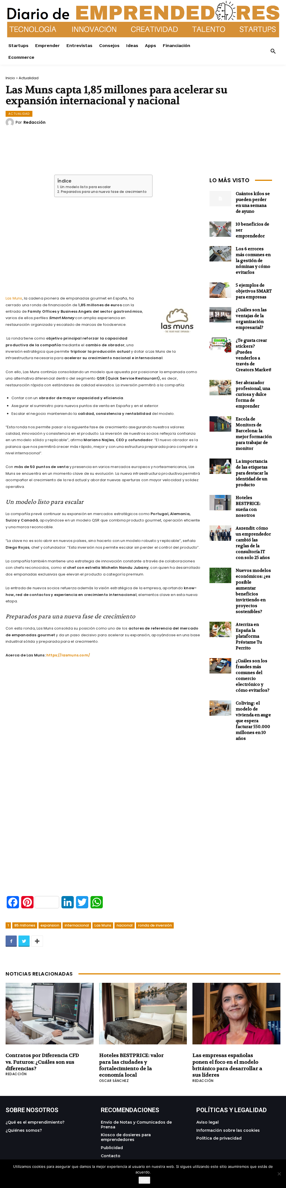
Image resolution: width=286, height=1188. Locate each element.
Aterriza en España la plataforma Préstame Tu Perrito (249, 636)
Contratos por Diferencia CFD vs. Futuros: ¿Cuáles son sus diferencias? (42, 1062)
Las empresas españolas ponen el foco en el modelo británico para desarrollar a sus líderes (227, 1065)
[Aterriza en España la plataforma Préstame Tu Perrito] (220, 629)
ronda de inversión (155, 925)
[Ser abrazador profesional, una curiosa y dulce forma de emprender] (220, 387)
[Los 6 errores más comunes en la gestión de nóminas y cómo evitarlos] (220, 253)
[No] (279, 1174)
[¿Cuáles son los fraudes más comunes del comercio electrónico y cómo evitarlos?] (220, 665)
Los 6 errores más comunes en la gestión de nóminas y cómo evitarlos (253, 260)
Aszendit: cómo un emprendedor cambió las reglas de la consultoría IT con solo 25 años (253, 542)
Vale (144, 1180)
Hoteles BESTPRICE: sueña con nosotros (248, 506)
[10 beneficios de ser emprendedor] (220, 229)
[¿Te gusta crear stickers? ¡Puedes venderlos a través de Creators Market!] (220, 345)
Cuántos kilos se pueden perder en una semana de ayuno (253, 202)
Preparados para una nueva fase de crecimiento (104, 192)
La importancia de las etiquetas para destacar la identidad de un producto (252, 473)
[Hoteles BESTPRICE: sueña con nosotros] (220, 502)
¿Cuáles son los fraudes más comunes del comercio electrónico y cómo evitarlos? (253, 675)
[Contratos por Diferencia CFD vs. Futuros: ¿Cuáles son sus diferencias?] (50, 1013)
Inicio (10, 78)
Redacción (34, 122)
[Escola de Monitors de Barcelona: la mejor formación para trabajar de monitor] (220, 424)
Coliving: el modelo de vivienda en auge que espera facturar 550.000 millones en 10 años (253, 720)
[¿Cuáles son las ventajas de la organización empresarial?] (220, 314)
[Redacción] (11, 122)
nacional (124, 925)
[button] (273, 51)
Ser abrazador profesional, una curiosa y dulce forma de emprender (253, 394)
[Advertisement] (103, 240)
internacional (77, 925)
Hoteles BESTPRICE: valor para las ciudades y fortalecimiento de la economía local (131, 1065)
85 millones (24, 925)
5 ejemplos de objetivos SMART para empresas (254, 291)
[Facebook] (11, 941)
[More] (37, 941)
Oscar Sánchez (114, 1080)
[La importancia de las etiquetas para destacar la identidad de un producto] (220, 466)
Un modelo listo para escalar (85, 187)
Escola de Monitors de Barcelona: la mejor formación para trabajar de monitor (254, 433)
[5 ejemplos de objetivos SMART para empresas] (220, 290)
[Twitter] (24, 941)
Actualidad (29, 78)
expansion (49, 925)
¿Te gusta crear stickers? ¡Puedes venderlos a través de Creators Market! (253, 355)
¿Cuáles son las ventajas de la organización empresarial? (251, 318)
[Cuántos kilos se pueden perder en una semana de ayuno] (220, 198)
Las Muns (14, 298)
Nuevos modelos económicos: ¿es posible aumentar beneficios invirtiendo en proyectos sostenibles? (253, 591)
